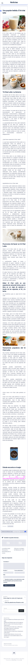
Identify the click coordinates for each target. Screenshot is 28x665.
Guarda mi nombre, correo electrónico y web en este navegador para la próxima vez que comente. (13, 581)
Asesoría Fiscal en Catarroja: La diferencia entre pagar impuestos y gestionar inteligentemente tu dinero (13, 628)
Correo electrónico (18, 570)
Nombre (5, 570)
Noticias (14, 2)
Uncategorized (16, 531)
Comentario (6, 561)
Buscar (5, 608)
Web (4, 574)
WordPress (14, 660)
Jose (11, 531)
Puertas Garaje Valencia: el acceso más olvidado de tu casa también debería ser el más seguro (13, 636)
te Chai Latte (10, 526)
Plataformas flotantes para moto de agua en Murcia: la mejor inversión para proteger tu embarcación (13, 624)
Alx (21, 660)
